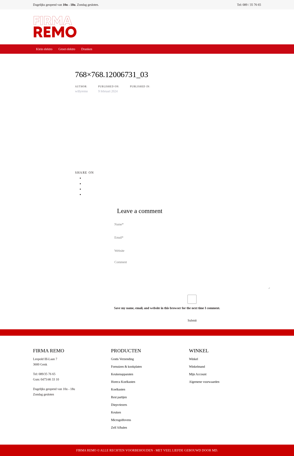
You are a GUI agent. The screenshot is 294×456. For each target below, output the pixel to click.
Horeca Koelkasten (123, 381)
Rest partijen (119, 397)
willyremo (81, 91)
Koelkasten (118, 389)
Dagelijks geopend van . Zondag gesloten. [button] (66, 4)
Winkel (193, 359)
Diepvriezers (119, 404)
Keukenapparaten (122, 374)
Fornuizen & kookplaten (126, 366)
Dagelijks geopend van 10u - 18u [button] (54, 389)
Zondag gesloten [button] (43, 394)
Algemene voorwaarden (204, 381)
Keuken (116, 412)
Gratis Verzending (122, 359)
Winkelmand (197, 366)
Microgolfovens (121, 420)
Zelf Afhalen (119, 427)
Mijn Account (197, 374)
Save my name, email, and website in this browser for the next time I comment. (167, 308)
